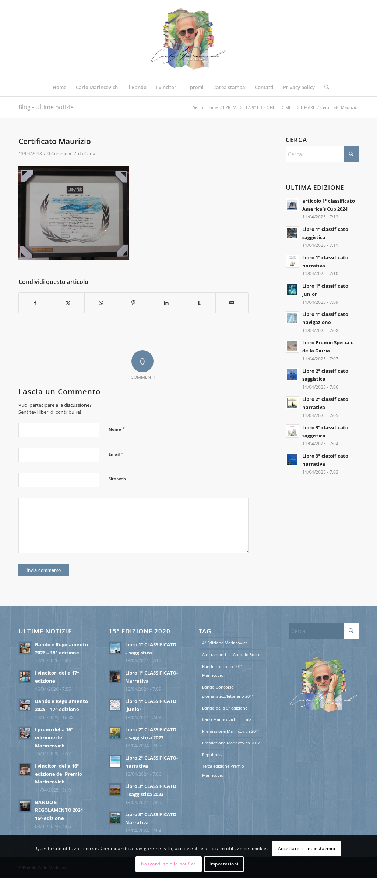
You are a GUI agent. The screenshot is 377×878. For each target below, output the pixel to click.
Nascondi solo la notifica (168, 864)
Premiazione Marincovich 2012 (231, 743)
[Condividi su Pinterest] (133, 303)
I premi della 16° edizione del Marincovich (54, 737)
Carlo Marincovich (219, 719)
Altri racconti (214, 654)
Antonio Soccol (247, 654)
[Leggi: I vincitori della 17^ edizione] (25, 676)
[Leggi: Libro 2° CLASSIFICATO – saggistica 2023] (115, 733)
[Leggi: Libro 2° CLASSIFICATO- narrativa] (115, 761)
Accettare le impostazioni (306, 848)
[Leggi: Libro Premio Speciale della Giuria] (292, 346)
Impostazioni (223, 864)
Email (116, 454)
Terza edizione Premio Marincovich (223, 770)
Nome (117, 429)
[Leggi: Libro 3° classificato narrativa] (292, 459)
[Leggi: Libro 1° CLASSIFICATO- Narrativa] (115, 676)
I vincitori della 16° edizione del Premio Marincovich (58, 774)
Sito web (117, 478)
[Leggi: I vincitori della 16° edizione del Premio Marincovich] (25, 769)
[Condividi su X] (68, 303)
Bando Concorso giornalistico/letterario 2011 (228, 691)
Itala (247, 719)
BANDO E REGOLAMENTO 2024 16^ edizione (59, 810)
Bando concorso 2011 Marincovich (222, 671)
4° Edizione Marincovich (225, 643)
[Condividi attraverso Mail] (232, 303)
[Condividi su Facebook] (35, 303)
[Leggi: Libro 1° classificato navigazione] (292, 317)
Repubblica (212, 754)
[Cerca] (324, 87)
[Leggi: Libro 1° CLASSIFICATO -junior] (115, 704)
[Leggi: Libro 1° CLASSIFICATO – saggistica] (115, 648)
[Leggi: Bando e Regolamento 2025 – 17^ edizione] (25, 704)
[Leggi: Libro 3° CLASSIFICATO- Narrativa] (115, 818)
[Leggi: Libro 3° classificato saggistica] (292, 431)
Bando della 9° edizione (224, 708)
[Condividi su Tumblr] (199, 303)
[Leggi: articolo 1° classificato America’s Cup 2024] (292, 204)
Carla (89, 153)
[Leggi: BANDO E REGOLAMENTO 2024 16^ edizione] (25, 806)
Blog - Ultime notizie (46, 107)
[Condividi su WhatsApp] (101, 303)
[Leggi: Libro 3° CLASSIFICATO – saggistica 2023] (115, 789)
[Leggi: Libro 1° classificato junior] (292, 289)
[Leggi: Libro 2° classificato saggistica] (292, 374)
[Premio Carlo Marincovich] (188, 39)
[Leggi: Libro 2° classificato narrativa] (292, 402)
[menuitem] (59, 87)
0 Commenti (60, 153)
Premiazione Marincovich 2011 (231, 731)
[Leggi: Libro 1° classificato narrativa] (292, 261)
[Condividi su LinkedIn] (166, 303)
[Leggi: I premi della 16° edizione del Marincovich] (25, 733)
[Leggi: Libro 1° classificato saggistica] (292, 232)
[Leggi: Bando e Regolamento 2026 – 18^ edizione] (25, 648)
